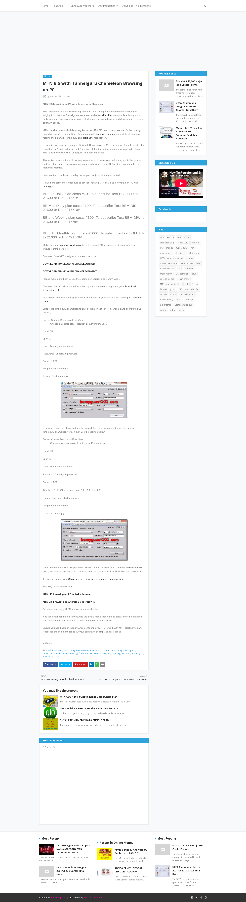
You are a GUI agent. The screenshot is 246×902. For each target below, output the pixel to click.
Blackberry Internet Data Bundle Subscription (87, 650)
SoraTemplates (59, 897)
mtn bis (102, 653)
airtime (163, 310)
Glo (91, 653)
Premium (133, 567)
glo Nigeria (180, 253)
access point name (71, 245)
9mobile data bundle (190, 263)
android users (105, 134)
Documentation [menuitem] (106, 5)
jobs (172, 310)
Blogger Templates (93, 897)
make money (166, 273)
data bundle (166, 253)
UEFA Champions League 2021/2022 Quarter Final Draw (187, 106)
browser (189, 268)
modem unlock (167, 268)
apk (186, 284)
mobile (169, 247)
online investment (168, 263)
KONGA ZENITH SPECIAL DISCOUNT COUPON (128, 869)
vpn (58, 656)
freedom (83, 653)
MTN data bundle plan (170, 284)
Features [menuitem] (58, 5)
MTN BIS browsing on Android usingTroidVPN (69, 601)
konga (181, 310)
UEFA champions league (171, 258)
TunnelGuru (49, 656)
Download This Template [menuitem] (136, 5)
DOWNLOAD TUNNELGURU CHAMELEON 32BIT (70, 263)
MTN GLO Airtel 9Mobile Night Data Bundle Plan (88, 696)
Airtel (48, 650)
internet (174, 294)
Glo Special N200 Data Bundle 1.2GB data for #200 (89, 708)
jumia (173, 289)
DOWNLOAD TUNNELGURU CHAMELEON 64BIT (70, 271)
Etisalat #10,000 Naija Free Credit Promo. (189, 83)
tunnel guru (137, 653)
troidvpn (126, 653)
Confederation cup (183, 304)
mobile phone (188, 294)
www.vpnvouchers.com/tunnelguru (106, 579)
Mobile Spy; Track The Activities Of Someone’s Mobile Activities (189, 133)
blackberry (57, 650)
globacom (194, 253)
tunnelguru (48, 186)
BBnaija (189, 299)
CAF (180, 268)
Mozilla (163, 294)
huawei (163, 289)
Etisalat (58, 653)
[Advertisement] (123, 40)
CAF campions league (186, 273)
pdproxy (116, 653)
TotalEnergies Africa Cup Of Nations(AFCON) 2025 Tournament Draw (73, 849)
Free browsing (70, 653)
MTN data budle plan (189, 289)
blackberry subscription (123, 650)
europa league (167, 279)
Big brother (165, 304)
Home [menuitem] (45, 5)
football (190, 258)
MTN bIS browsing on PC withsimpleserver (67, 594)
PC (109, 653)
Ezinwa (53, 96)
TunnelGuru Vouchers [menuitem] (81, 5)
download (48, 653)
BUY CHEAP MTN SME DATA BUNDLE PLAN (84, 720)
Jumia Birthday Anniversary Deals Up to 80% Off (130, 851)
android (195, 242)
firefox (195, 284)
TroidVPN (88, 137)
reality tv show (184, 279)
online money (166, 299)
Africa (179, 299)
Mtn (96, 653)
